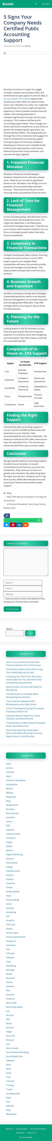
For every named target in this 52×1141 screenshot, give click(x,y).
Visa (8, 1101)
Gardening (11, 912)
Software (10, 1060)
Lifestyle (10, 957)
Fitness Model (12, 891)
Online (9, 982)
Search (9, 628)
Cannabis (10, 817)
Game (9, 903)
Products (10, 998)
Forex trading (12, 899)
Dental (9, 846)
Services (10, 1027)
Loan (8, 961)
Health (9, 928)
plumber (10, 994)
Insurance (10, 945)
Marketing (11, 965)
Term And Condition (38, 1129)
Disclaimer (20, 1132)
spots (8, 1072)
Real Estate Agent (14, 1006)
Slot (8, 1044)
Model (9, 974)
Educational (12, 862)
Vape (8, 1097)
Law (8, 949)
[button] (36, 4)
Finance (9, 879)
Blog (9, 493)
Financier (10, 883)
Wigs (8, 1110)
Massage (10, 969)
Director (10, 858)
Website (10, 1105)
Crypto (9, 842)
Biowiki (8, 4)
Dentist (9, 850)
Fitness (9, 887)
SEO (8, 1019)
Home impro (12, 932)
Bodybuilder (12, 805)
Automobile (11, 784)
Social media (12, 1048)
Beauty (9, 788)
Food (8, 895)
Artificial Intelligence (16, 780)
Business (10, 809)
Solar (8, 1064)
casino (9, 821)
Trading (10, 1085)
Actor (8, 763)
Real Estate (11, 1002)
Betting (9, 792)
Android (10, 772)
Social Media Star (14, 1056)
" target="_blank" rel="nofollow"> (22, 520)
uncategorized (13, 1093)
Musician (10, 978)
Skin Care (10, 1035)
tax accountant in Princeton (17, 98)
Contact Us (31, 1132)
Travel (9, 1089)
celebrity (10, 829)
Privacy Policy (21, 1129)
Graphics (10, 920)
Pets (8, 990)
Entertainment (13, 871)
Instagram (11, 941)
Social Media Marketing (17, 1052)
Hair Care (10, 924)
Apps (8, 776)
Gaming (10, 908)
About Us (10, 1129)
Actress (9, 767)
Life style (10, 953)
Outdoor (10, 986)
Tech (8, 1077)
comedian (11, 838)
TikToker (10, 1081)
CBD (8, 825)
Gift (8, 916)
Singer (9, 1031)
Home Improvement (15, 936)
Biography (11, 796)
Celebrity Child (13, 833)
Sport (8, 1068)
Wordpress (11, 1114)
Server (9, 1023)
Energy (9, 866)
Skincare (10, 1039)
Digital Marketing (14, 854)
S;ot (8, 1011)
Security (10, 1015)
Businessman (12, 813)
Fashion (10, 875)
